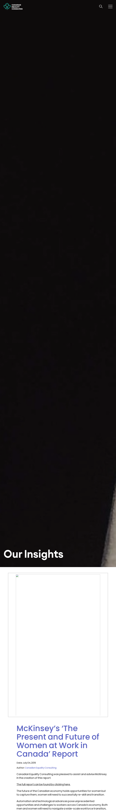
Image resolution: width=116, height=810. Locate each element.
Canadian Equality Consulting (40, 767)
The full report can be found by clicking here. (43, 784)
